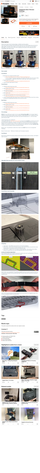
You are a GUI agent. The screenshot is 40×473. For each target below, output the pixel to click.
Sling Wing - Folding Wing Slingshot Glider (9, 361)
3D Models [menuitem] (12, 3)
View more (36, 344)
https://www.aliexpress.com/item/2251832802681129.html (17, 93)
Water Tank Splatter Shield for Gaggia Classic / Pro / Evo (29, 380)
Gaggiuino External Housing (27, 422)
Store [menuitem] (16, 3)
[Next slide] (17, 21)
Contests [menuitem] (29, 3)
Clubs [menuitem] (20, 3)
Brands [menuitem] (33, 3)
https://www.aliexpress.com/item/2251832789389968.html (17, 91)
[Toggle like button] (2, 363)
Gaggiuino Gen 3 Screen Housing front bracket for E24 (29, 403)
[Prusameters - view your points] (33, 1)
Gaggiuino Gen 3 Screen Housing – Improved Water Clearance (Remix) (9, 403)
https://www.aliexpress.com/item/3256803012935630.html (18, 81)
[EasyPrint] (30, 1)
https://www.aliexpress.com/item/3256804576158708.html (18, 89)
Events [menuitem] (37, 3)
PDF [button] (37, 41)
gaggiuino (3, 318)
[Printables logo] (5, 4)
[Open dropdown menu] (38, 9)
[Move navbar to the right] (38, 3)
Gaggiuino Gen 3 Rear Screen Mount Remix (9, 422)
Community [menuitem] (24, 3)
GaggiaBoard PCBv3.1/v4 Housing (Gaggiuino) (28, 361)
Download (30, 23)
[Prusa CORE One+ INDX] (29, 32)
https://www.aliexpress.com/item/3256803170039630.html (18, 76)
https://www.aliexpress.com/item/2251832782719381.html (17, 87)
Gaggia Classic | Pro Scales (8, 380)
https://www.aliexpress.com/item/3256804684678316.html (18, 96)
